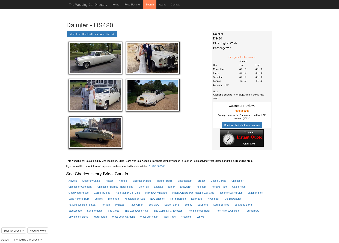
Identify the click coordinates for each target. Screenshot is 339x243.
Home (115, 4)
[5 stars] (247, 111)
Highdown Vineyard (156, 192)
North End (197, 198)
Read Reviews (132, 4)
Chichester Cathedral (80, 186)
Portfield (105, 204)
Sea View (154, 204)
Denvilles (144, 186)
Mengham (114, 198)
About (162, 4)
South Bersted (221, 204)
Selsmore (202, 204)
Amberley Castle (91, 180)
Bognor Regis (165, 180)
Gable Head (239, 186)
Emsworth (185, 186)
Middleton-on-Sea (135, 198)
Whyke (200, 216)
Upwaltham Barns (78, 216)
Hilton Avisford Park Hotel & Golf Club (193, 192)
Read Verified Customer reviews (242, 125)
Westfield (186, 216)
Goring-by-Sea (102, 192)
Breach (202, 180)
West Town (170, 216)
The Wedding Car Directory (88, 4)
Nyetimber (213, 198)
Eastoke (158, 186)
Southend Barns (243, 204)
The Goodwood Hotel (136, 210)
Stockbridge (75, 210)
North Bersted (178, 198)
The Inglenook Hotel (198, 210)
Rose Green (136, 204)
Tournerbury (252, 210)
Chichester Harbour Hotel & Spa (115, 186)
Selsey (188, 204)
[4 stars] (244, 111)
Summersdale (95, 210)
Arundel (123, 180)
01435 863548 (157, 166)
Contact (175, 4)
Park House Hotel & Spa (82, 204)
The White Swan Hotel (227, 210)
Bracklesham (185, 180)
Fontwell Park (219, 186)
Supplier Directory (14, 230)
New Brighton (157, 198)
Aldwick (73, 180)
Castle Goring (218, 180)
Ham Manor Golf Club (128, 192)
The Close (113, 210)
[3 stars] (241, 111)
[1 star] (236, 111)
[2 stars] (239, 111)
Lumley (99, 198)
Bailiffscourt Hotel (142, 180)
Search (150, 4)
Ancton (110, 180)
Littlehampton (255, 192)
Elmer (171, 186)
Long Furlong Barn (79, 198)
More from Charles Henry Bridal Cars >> (92, 34)
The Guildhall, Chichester (168, 210)
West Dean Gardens (123, 216)
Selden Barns (171, 204)
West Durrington (149, 216)
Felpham (201, 186)
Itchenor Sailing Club (231, 192)
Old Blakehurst (233, 198)
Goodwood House (79, 192)
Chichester (237, 180)
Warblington (100, 216)
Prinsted (119, 204)
